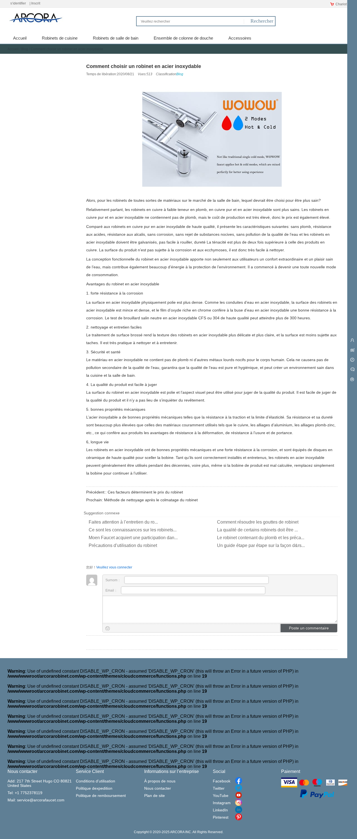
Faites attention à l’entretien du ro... (123, 522)
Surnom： (113, 580)
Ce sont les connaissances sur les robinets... (133, 529)
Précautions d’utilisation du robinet (123, 545)
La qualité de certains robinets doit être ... (257, 529)
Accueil (13, 49)
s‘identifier (18, 3)
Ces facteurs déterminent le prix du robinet (145, 492)
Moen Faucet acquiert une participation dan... (133, 537)
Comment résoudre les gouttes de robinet (257, 522)
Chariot (341, 4)
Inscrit (35, 3)
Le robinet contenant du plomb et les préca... (260, 537)
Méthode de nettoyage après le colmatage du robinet (151, 500)
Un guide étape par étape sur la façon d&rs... (261, 545)
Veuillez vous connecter (114, 567)
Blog (24, 49)
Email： (111, 590)
